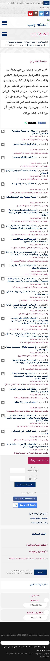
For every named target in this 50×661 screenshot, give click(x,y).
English (10, 3)
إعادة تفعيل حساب (39, 522)
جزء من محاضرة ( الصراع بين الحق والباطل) (31, 453)
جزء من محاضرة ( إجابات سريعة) (35, 140)
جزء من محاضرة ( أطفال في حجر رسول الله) (30, 287)
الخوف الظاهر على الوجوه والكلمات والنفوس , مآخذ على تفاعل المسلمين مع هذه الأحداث (29, 320)
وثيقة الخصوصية (39, 647)
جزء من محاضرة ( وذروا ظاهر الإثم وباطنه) (31, 398)
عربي (46, 3)
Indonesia (44, 8)
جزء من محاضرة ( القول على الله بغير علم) (31, 440)
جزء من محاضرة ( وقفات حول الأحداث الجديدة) (29, 329)
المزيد (40, 572)
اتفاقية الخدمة (25, 647)
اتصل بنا (15, 647)
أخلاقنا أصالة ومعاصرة (36, 545)
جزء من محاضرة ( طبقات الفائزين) (34, 166)
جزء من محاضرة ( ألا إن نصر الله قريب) (33, 179)
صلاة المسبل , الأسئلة (25, 402)
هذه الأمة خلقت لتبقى (24, 144)
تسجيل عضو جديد (39, 518)
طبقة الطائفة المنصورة (24, 157)
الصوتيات (40, 34)
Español (39, 3)
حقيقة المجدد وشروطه (24, 184)
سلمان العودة (35, 136)
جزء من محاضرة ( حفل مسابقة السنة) (32, 206)
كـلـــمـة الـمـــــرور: (32, 477)
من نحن (7, 647)
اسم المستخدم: (32, 469)
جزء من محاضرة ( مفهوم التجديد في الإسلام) (29, 192)
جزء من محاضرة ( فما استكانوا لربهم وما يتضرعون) (27, 411)
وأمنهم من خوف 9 (38, 552)
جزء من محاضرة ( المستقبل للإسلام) (33, 314)
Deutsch (30, 3)
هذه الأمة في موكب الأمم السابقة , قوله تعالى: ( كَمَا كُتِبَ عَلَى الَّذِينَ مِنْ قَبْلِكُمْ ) (27, 418)
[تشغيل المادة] (2, 131)
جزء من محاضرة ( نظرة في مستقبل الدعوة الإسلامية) (26, 385)
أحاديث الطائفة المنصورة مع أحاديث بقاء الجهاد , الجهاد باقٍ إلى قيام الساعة (28, 212)
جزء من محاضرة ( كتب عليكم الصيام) (32, 427)
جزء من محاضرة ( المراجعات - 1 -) (34, 369)
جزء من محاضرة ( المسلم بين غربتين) (33, 356)
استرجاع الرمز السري (38, 513)
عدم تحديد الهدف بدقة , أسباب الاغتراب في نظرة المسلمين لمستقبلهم (29, 376)
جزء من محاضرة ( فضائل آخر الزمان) (33, 300)
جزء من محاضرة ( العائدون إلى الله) (34, 343)
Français (20, 3)
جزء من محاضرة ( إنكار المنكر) (36, 274)
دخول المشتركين (25, 484)
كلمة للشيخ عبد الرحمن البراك (21, 197)
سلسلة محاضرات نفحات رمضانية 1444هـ (28, 558)
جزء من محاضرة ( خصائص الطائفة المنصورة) (30, 221)
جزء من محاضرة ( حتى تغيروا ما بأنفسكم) (31, 153)
